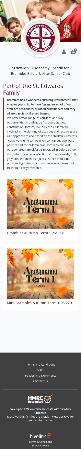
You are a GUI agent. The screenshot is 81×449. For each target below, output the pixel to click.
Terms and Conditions (40, 364)
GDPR (40, 370)
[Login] (64, 52)
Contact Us (40, 381)
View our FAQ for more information (51, 418)
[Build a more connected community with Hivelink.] (40, 436)
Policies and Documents (40, 375)
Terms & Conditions (40, 442)
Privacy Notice (40, 445)
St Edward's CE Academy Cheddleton (39, 68)
